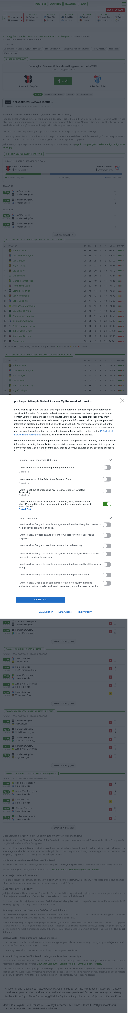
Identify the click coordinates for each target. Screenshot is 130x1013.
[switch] (107, 467)
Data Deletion (46, 611)
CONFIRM (40, 599)
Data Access (65, 611)
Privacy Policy (84, 611)
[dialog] (65, 506)
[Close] (123, 401)
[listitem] (65, 460)
